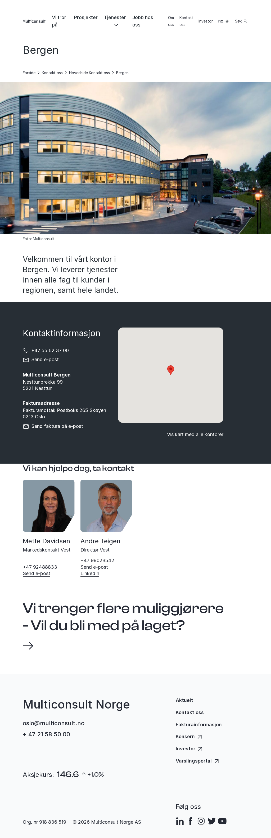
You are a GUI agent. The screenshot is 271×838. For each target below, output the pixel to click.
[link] (60, 21)
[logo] (34, 21)
